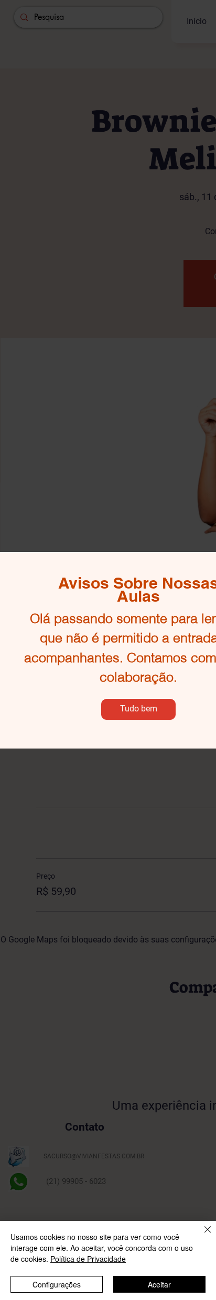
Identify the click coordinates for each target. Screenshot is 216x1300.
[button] (138, 709)
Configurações (57, 1284)
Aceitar (159, 1284)
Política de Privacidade (88, 1258)
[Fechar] (201, 1235)
